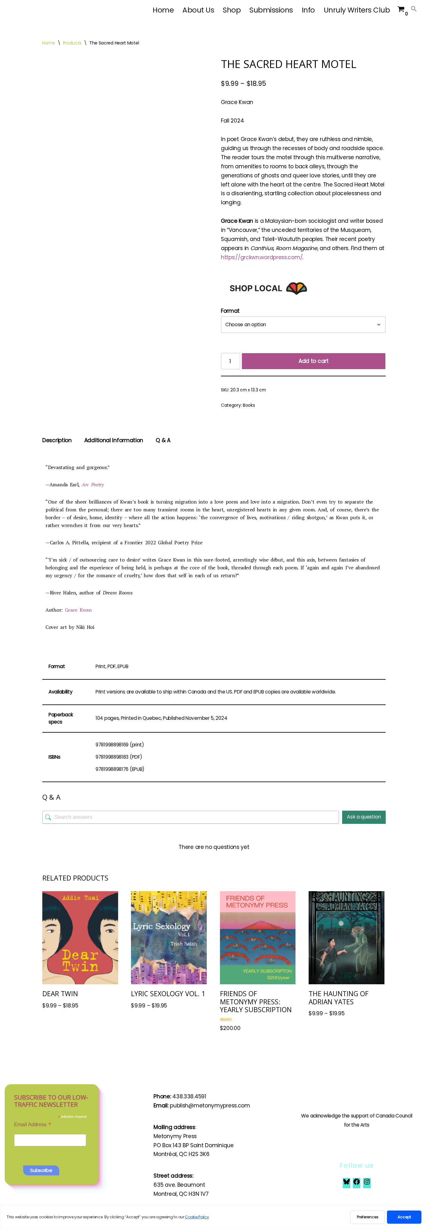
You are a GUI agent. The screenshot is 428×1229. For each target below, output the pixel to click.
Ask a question (364, 816)
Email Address (32, 1124)
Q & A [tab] (163, 440)
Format (230, 311)
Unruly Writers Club (357, 10)
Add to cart (314, 361)
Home (163, 10)
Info (308, 10)
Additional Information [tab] (113, 440)
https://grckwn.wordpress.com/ (261, 257)
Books (249, 405)
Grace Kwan (77, 609)
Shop (232, 10)
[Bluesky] (346, 1183)
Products (72, 43)
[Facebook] (356, 1183)
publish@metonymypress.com (210, 1105)
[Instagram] (367, 1183)
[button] (414, 9)
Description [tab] (57, 440)
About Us (198, 10)
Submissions (271, 10)
